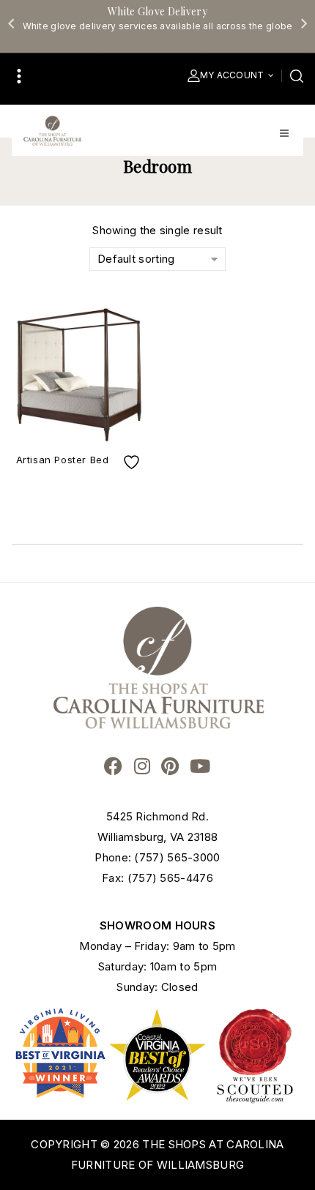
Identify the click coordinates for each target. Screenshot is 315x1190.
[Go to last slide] (12, 23)
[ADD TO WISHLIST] (133, 462)
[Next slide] (303, 23)
